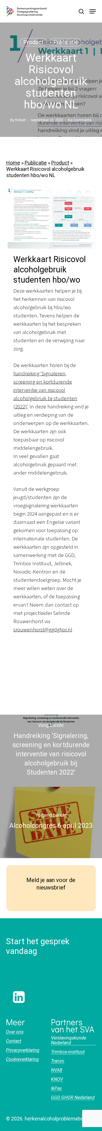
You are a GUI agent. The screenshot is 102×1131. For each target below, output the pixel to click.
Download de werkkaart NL (43, 646)
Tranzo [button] (57, 1061)
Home (13, 163)
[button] (93, 11)
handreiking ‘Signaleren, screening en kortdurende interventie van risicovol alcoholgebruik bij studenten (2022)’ (45, 390)
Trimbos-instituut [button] (68, 1052)
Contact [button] (13, 1041)
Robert (20, 120)
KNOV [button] (57, 1079)
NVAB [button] (56, 1070)
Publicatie (65, 42)
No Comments (80, 120)
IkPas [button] (56, 1088)
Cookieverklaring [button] (22, 1059)
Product (33, 42)
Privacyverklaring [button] (22, 1050)
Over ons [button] (15, 1032)
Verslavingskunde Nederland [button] (68, 1040)
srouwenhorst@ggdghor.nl (42, 630)
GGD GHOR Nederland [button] (73, 1097)
